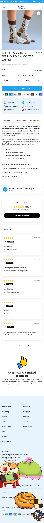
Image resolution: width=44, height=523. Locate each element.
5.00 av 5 (28, 207)
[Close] (42, 1)
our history (5, 412)
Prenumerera (27, 426)
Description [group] (8, 120)
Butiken (4, 417)
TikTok (25, 421)
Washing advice (5, 507)
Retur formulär (7, 441)
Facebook (26, 417)
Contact (4, 421)
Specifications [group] (21, 120)
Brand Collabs (6, 426)
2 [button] (19, 346)
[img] (8, 238)
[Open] (4, 7)
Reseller (4, 436)
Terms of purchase (15, 507)
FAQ (3, 431)
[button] (21, 48)
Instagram (26, 412)
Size (3, 75)
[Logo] (22, 7)
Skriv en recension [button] (22, 215)
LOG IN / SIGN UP (8, 497)
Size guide (18, 75)
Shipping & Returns (26, 507)
